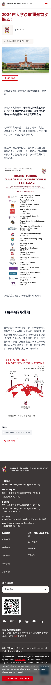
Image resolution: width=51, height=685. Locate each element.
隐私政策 (6, 555)
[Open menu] (46, 4)
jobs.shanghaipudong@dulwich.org (18, 523)
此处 (15, 636)
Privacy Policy (20, 660)
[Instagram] (27, 621)
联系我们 (6, 547)
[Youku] (20, 621)
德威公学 (31, 555)
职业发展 (6, 564)
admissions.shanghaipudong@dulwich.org (21, 484)
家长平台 (6, 572)
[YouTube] (34, 621)
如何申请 (6, 539)
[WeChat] (4, 621)
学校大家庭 (32, 542)
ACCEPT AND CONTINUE (17, 678)
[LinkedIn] (41, 621)
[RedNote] (12, 621)
